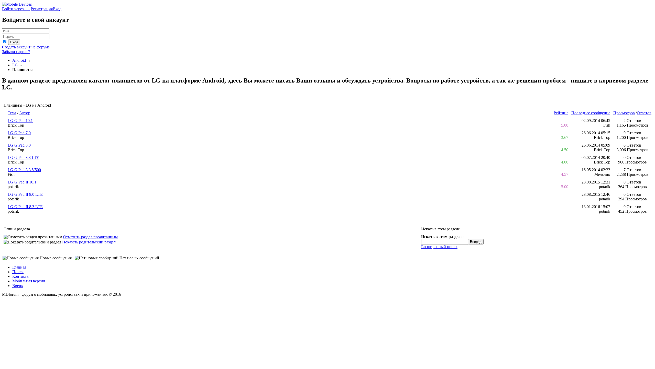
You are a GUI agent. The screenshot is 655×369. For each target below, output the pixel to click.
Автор (24, 113)
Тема (12, 113)
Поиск (18, 272)
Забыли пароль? (16, 51)
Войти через (16, 9)
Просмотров (624, 113)
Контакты (20, 276)
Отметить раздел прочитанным (90, 237)
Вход (57, 9)
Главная (19, 267)
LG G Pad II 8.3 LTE (25, 206)
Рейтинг (561, 113)
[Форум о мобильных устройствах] (17, 4)
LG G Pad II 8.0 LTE (25, 194)
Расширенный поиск (439, 246)
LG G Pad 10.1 (20, 120)
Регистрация (42, 9)
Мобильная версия (28, 281)
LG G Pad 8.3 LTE (23, 157)
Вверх (17, 285)
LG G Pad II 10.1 (22, 182)
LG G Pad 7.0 (19, 133)
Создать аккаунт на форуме (26, 47)
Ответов (644, 113)
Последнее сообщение (590, 113)
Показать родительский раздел (89, 242)
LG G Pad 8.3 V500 (24, 170)
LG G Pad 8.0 (19, 145)
